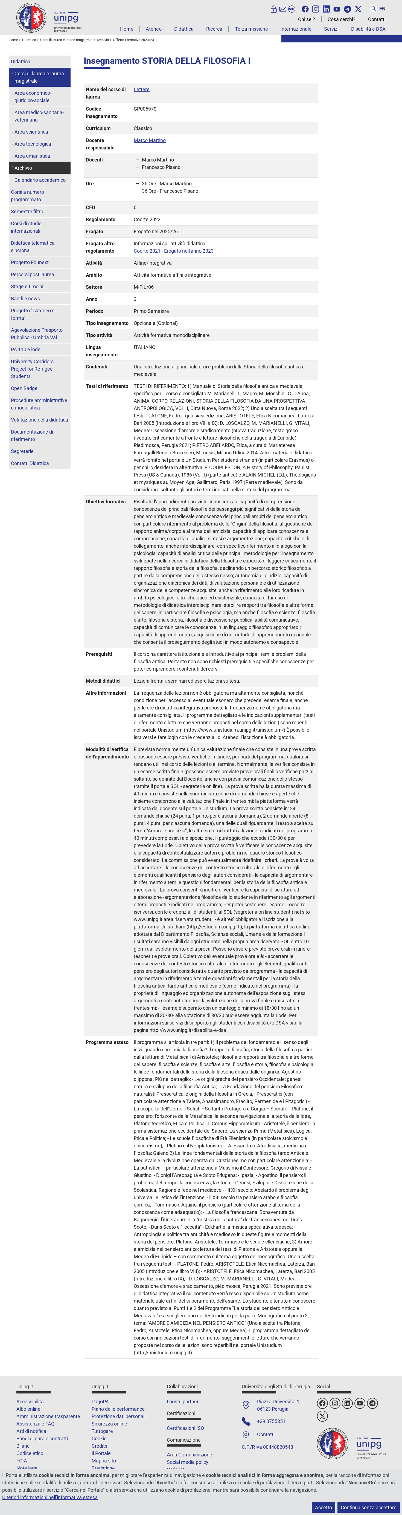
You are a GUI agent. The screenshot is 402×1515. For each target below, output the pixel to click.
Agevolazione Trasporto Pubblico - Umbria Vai (37, 333)
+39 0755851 (271, 1421)
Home (126, 29)
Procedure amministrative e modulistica (39, 404)
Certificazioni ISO (185, 1428)
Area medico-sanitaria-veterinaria (39, 116)
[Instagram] (315, 8)
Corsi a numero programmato (27, 195)
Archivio (23, 168)
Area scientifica (31, 132)
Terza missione (251, 29)
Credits (99, 1446)
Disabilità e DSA (368, 29)
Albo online (28, 1409)
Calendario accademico (40, 180)
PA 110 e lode (25, 349)
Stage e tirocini (27, 286)
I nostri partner (183, 1401)
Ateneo (154, 29)
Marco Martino (150, 140)
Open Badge (24, 388)
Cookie (99, 1438)
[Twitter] (358, 8)
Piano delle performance (118, 1409)
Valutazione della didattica (39, 420)
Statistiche (103, 1468)
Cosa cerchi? (342, 19)
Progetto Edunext (30, 262)
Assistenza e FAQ (35, 1424)
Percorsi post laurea (32, 274)
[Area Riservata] (273, 8)
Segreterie (22, 451)
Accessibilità (30, 1401)
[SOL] (291, 8)
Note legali (28, 1468)
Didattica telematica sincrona (33, 246)
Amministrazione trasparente (48, 1416)
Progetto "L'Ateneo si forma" (33, 314)
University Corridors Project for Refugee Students (32, 369)
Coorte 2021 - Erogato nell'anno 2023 (174, 251)
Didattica (184, 29)
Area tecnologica (32, 144)
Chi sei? (306, 19)
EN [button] (382, 8)
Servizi (331, 29)
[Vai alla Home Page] (49, 17)
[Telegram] (347, 8)
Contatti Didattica (30, 463)
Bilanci (23, 1446)
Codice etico (29, 1453)
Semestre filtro (27, 211)
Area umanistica (32, 156)
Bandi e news (25, 298)
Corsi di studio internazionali (26, 227)
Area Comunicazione (189, 1455)
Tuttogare (102, 1431)
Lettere (142, 89)
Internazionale (295, 29)
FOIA (21, 1461)
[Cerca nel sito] (373, 8)
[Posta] (282, 8)
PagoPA (100, 1401)
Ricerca (214, 29)
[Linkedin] (326, 8)
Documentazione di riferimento (32, 435)
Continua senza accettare (369, 1507)
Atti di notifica (31, 1431)
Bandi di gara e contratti (42, 1438)
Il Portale (101, 1453)
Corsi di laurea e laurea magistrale (39, 77)
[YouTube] (336, 8)
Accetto (323, 1507)
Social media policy (187, 1462)
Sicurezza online (109, 1424)
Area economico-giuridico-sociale (32, 96)
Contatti (377, 19)
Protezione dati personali (118, 1416)
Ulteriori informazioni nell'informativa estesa (50, 1497)
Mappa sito (104, 1461)
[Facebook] (305, 8)
